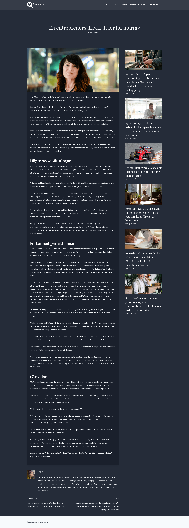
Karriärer (107, 5)
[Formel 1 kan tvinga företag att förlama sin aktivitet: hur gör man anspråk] (143, 153)
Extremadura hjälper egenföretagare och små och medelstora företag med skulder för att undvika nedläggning (142, 82)
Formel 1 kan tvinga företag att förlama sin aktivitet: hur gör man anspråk (143, 171)
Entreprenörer (120, 5)
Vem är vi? (143, 5)
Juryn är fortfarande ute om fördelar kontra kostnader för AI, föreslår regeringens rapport (46, 502)
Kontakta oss (155, 5)
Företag (132, 5)
